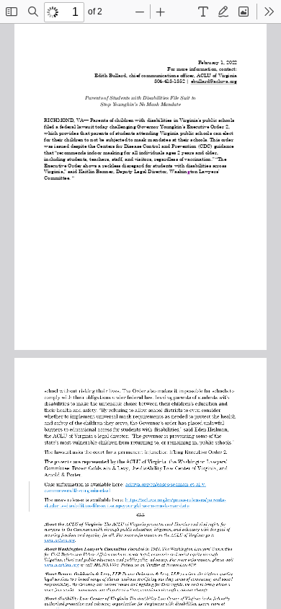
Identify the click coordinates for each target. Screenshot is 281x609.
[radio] (203, 11)
